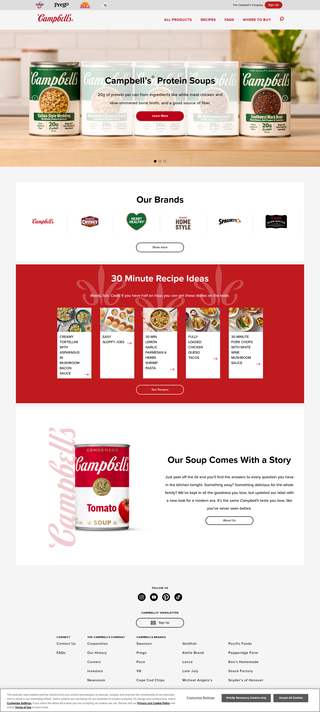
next (285, 98)
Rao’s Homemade (243, 662)
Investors (95, 671)
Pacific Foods (240, 643)
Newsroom (96, 680)
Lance (187, 662)
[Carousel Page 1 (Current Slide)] (155, 161)
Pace (140, 662)
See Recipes (160, 389)
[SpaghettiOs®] (230, 221)
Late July (190, 671)
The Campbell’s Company (248, 5)
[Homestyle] (183, 223)
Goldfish (189, 643)
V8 (138, 671)
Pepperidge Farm (243, 653)
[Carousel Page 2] (160, 161)
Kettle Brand (193, 653)
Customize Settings (19, 703)
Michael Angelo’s (197, 680)
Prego (141, 653)
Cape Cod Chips (150, 680)
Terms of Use (23, 707)
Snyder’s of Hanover (245, 680)
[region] (160, 700)
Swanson (144, 643)
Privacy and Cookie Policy (153, 703)
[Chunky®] (90, 221)
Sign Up (273, 5)
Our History (97, 653)
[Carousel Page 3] (164, 161)
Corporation (97, 643)
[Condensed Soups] (43, 221)
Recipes (208, 20)
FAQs (229, 20)
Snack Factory (240, 671)
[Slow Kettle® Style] (276, 221)
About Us (229, 520)
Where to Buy (257, 20)
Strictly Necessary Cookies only (246, 698)
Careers (94, 662)
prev (35, 98)
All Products (178, 20)
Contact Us (66, 643)
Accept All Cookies (291, 698)
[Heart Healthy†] (136, 221)
